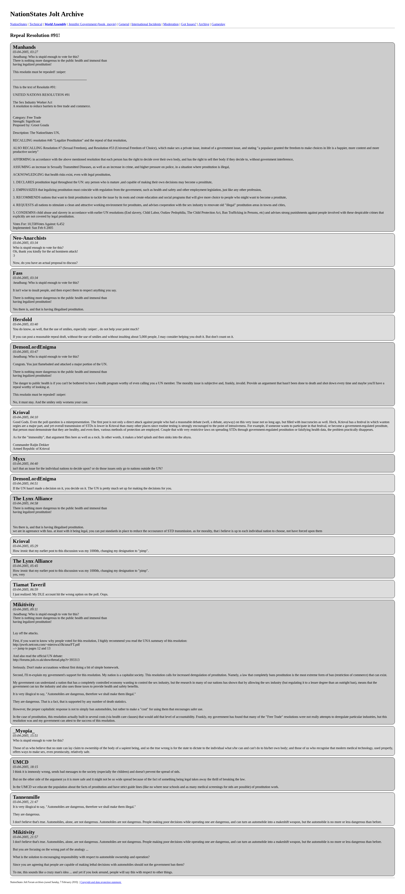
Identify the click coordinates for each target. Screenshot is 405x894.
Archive (203, 24)
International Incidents (146, 24)
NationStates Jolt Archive (47, 14)
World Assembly (55, 24)
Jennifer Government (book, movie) (92, 24)
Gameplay (218, 24)
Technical (35, 24)
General (124, 24)
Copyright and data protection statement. (101, 882)
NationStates (18, 24)
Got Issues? (188, 24)
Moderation (171, 24)
